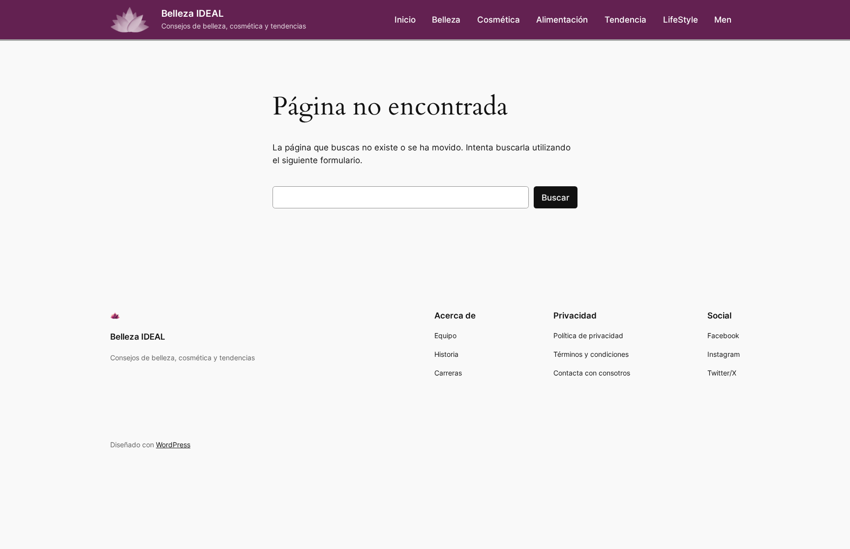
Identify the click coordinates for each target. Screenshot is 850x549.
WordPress (173, 444)
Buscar (556, 197)
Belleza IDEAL (192, 13)
